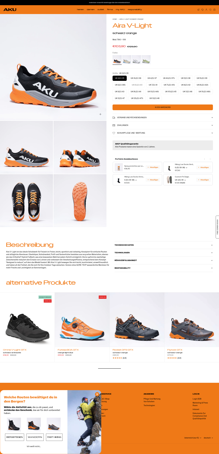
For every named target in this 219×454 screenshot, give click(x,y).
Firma (110, 9)
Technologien (149, 405)
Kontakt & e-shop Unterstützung (102, 400)
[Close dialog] (97, 394)
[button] (14, 425)
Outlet (100, 9)
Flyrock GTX (174, 350)
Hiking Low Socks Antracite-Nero (134, 177)
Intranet (196, 409)
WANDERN (35, 437)
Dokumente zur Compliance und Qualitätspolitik (200, 416)
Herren (80, 9)
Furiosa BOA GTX (68, 350)
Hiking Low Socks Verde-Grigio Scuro (185, 164)
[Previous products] (204, 159)
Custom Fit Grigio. (182, 177)
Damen (90, 9)
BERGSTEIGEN (14, 437)
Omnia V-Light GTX (14, 350)
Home (115, 19)
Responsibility (135, 9)
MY (120, 9)
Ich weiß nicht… (34, 446)
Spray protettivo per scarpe (134, 166)
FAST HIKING (54, 437)
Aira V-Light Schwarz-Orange (131, 19)
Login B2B (197, 399)
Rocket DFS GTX (123, 350)
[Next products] (210, 159)
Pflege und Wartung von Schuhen (152, 400)
